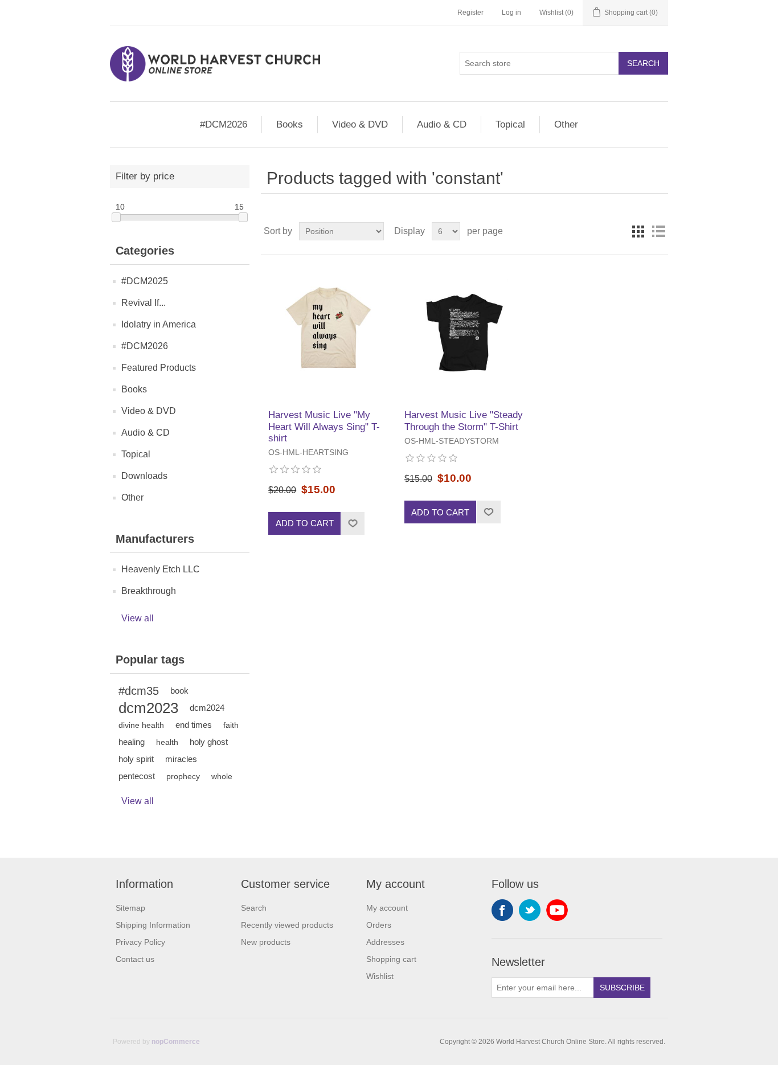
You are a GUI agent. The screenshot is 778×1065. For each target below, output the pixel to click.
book (179, 690)
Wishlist (380, 976)
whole (221, 776)
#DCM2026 (223, 124)
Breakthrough (148, 591)
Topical (510, 124)
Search (643, 63)
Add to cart (305, 523)
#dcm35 (138, 691)
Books (289, 124)
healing (131, 742)
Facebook (502, 910)
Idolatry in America (158, 324)
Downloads (144, 476)
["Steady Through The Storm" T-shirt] (464, 332)
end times (193, 725)
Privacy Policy (140, 942)
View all (137, 618)
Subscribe (622, 987)
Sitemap (130, 907)
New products (265, 942)
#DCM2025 (144, 281)
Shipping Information (153, 924)
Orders (378, 924)
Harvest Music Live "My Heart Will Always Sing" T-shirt (324, 426)
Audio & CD (441, 124)
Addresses (385, 942)
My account (387, 907)
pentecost (136, 776)
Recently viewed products (287, 924)
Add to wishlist (353, 523)
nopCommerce (175, 1042)
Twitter (529, 910)
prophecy (183, 776)
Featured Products (158, 367)
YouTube (557, 910)
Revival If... (143, 303)
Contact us (135, 959)
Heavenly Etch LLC (160, 569)
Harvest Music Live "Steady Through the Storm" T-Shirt (463, 420)
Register (470, 13)
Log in (511, 13)
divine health (141, 725)
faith (231, 725)
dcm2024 (207, 707)
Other (566, 124)
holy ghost (209, 742)
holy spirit (136, 759)
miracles (181, 759)
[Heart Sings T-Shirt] (328, 332)
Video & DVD (360, 124)
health (167, 742)
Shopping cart (391, 959)
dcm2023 (148, 708)
